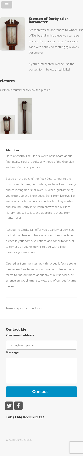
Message (12, 352)
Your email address (20, 335)
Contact (40, 391)
